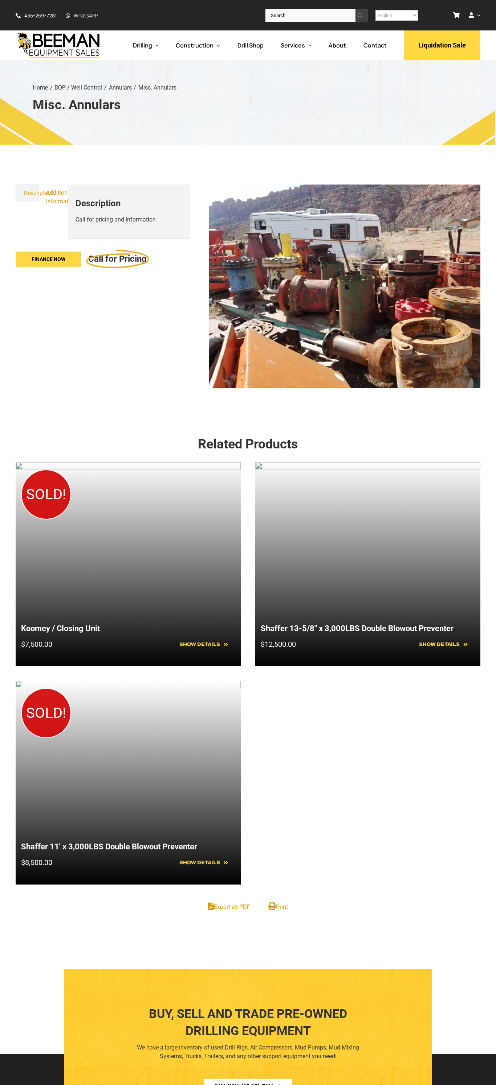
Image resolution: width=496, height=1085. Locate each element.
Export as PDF (232, 906)
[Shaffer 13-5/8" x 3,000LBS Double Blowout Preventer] (367, 466)
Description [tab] (31, 193)
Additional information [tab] (53, 197)
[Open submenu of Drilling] (155, 45)
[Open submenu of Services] (308, 45)
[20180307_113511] (344, 286)
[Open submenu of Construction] (217, 45)
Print (282, 906)
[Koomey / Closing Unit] (128, 466)
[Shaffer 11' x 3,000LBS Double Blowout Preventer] (128, 685)
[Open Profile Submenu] (477, 15)
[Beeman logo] (59, 34)
